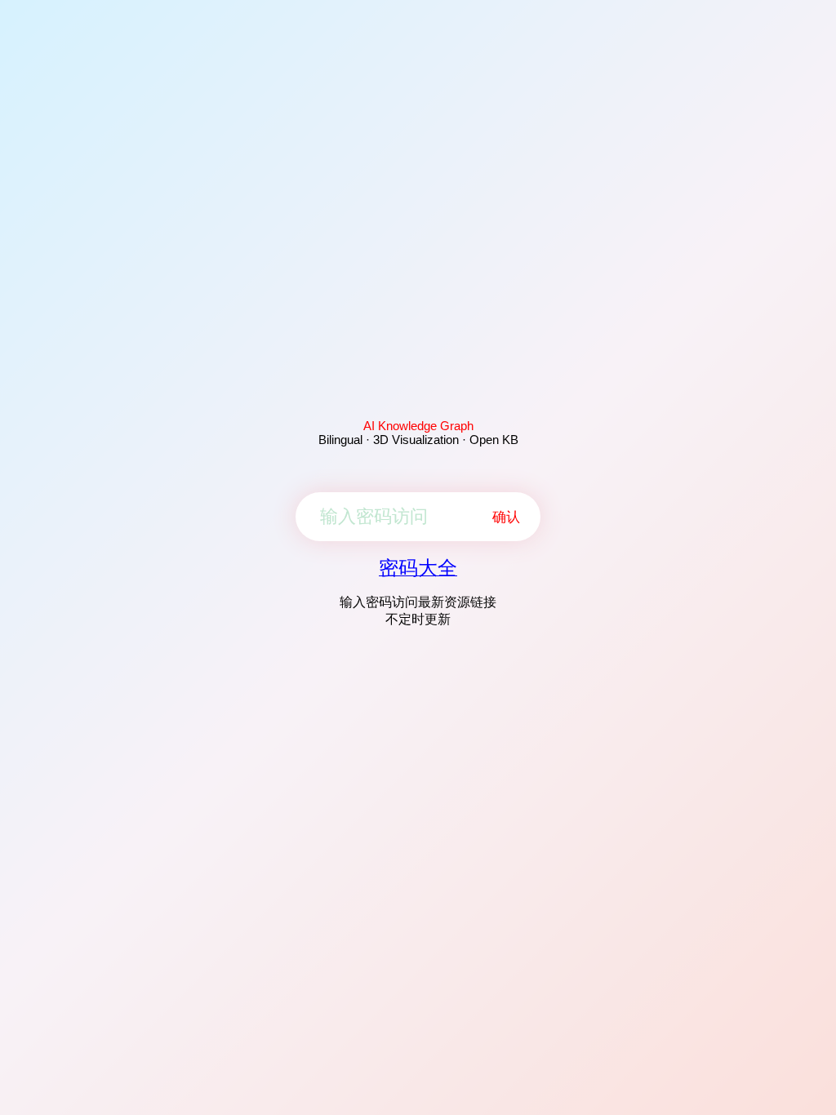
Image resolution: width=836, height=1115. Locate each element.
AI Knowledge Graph (418, 426)
